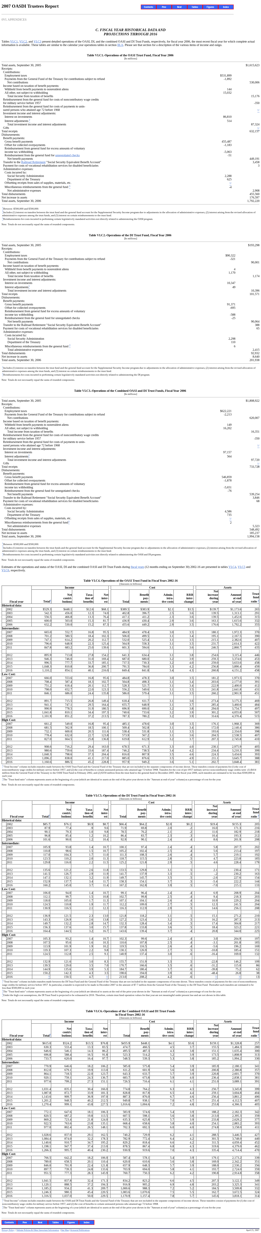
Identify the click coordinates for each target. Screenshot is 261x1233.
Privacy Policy (8, 1230)
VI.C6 (5, 570)
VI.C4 (232, 567)
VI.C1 (14, 41)
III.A (120, 45)
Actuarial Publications (80, 1230)
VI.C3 (37, 41)
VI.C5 (241, 567)
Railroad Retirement (33, 162)
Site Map (65, 1230)
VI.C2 (23, 41)
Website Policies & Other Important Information (38, 1230)
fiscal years (137, 567)
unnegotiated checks (67, 155)
